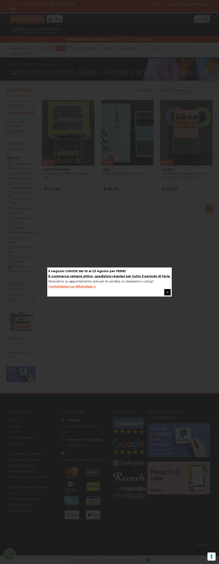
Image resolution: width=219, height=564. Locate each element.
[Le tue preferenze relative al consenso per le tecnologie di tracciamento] (211, 556)
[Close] (167, 292)
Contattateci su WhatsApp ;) (71, 286)
